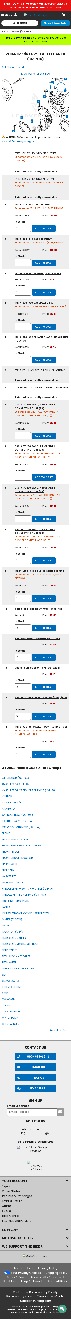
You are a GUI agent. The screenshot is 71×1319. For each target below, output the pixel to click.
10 (44, 97)
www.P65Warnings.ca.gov (18, 141)
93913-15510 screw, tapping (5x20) (37, 667)
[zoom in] (50, 87)
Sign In (6, 1186)
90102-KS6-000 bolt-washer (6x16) (38, 608)
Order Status (11, 1191)
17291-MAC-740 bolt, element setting (40, 571)
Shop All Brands (32, 1281)
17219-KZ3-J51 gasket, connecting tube (41, 726)
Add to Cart (44, 228)
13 (13, 132)
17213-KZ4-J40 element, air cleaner (38, 273)
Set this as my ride (13, 67)
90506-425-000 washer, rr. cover (37, 638)
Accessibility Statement (47, 1277)
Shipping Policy (56, 1273)
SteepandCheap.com (35, 1301)
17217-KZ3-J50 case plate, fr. (34, 302)
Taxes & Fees (16, 1277)
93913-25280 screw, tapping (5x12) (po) (41, 697)
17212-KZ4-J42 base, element (33, 204)
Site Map (9, 1281)
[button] (35, 1088)
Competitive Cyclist (51, 1296)
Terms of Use (23, 1268)
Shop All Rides (58, 1281)
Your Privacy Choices (26, 1273)
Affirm (6, 1206)
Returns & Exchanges (17, 1196)
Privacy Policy (47, 1268)
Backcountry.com (19, 1296)
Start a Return (12, 1201)
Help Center (10, 1216)
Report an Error (59, 1030)
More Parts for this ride (35, 73)
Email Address (18, 1106)
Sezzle (6, 1211)
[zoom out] (61, 87)
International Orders (16, 1221)
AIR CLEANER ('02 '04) (17, 31)
